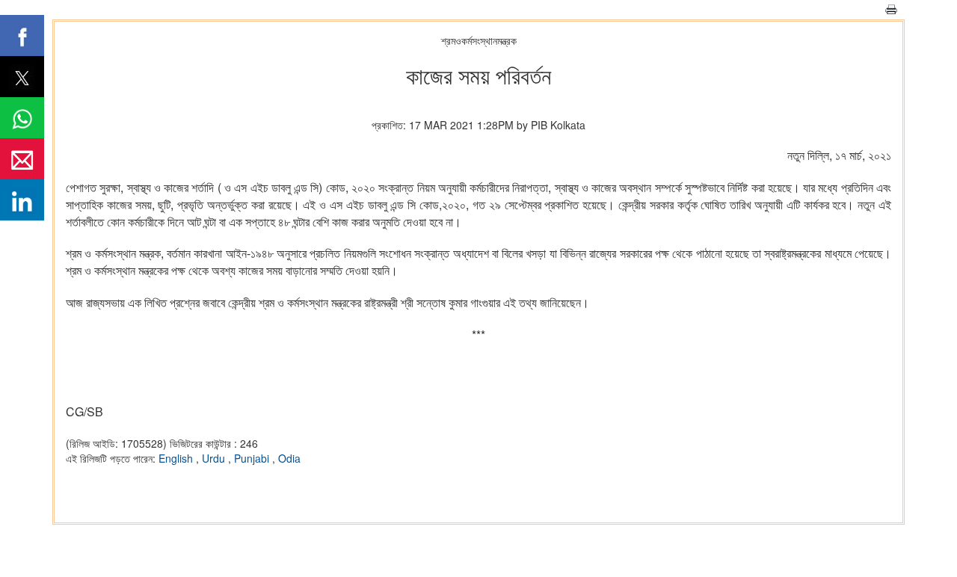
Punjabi (253, 458)
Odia (289, 458)
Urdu (215, 458)
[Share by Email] (22, 158)
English (177, 458)
